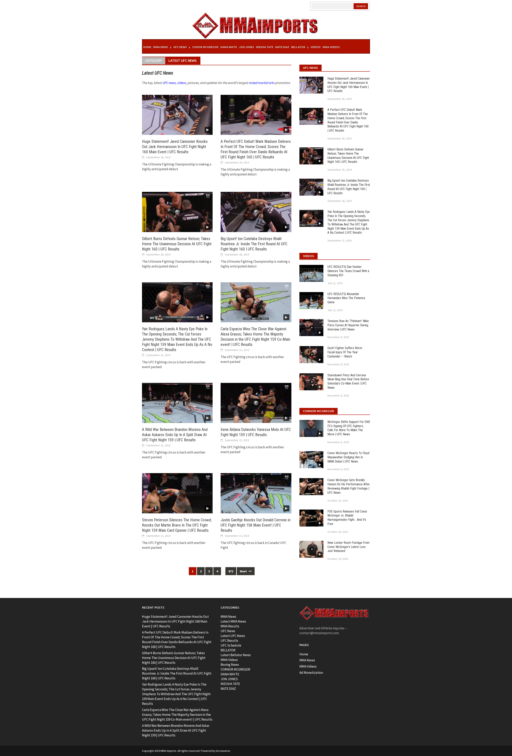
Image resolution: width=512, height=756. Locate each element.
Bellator (298, 47)
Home (147, 47)
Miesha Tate (264, 47)
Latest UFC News (233, 636)
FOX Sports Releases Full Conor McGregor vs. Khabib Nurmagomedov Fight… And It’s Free (347, 518)
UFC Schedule (231, 645)
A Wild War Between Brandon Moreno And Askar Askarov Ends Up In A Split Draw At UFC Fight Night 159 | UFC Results (175, 434)
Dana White (228, 47)
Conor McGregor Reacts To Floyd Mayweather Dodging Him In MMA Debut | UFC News (348, 457)
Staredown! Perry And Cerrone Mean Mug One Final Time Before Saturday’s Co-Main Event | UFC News (348, 381)
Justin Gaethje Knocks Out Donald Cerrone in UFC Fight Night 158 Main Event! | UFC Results (255, 525)
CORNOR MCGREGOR (235, 669)
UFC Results (229, 640)
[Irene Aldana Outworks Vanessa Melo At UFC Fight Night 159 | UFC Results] (256, 402)
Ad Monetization (311, 672)
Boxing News (230, 664)
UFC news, (170, 83)
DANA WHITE (230, 674)
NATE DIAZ (228, 688)
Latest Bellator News (236, 655)
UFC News (180, 47)
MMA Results (230, 626)
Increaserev (223, 751)
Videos (316, 47)
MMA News (160, 47)
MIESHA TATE (230, 684)
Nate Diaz (282, 47)
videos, (182, 83)
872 (230, 571)
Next (243, 571)
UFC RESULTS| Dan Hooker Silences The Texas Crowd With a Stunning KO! (348, 271)
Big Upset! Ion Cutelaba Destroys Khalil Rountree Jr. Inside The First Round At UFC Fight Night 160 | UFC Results (254, 243)
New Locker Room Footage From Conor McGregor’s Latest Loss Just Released (348, 547)
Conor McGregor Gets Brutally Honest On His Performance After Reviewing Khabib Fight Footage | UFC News (348, 486)
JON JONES (229, 679)
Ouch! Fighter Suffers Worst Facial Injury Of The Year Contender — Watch (344, 352)
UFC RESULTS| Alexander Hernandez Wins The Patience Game (346, 298)
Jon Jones (246, 47)
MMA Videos (331, 47)
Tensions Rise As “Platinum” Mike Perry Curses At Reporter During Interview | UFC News (348, 325)
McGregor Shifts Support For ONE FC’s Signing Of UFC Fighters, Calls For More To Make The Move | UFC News (348, 428)
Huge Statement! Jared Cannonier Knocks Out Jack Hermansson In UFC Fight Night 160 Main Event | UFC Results (175, 146)
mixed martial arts (262, 83)
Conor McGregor (205, 47)
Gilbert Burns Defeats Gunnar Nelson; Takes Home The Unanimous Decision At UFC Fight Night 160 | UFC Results (176, 243)
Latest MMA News (233, 621)
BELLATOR (228, 650)
